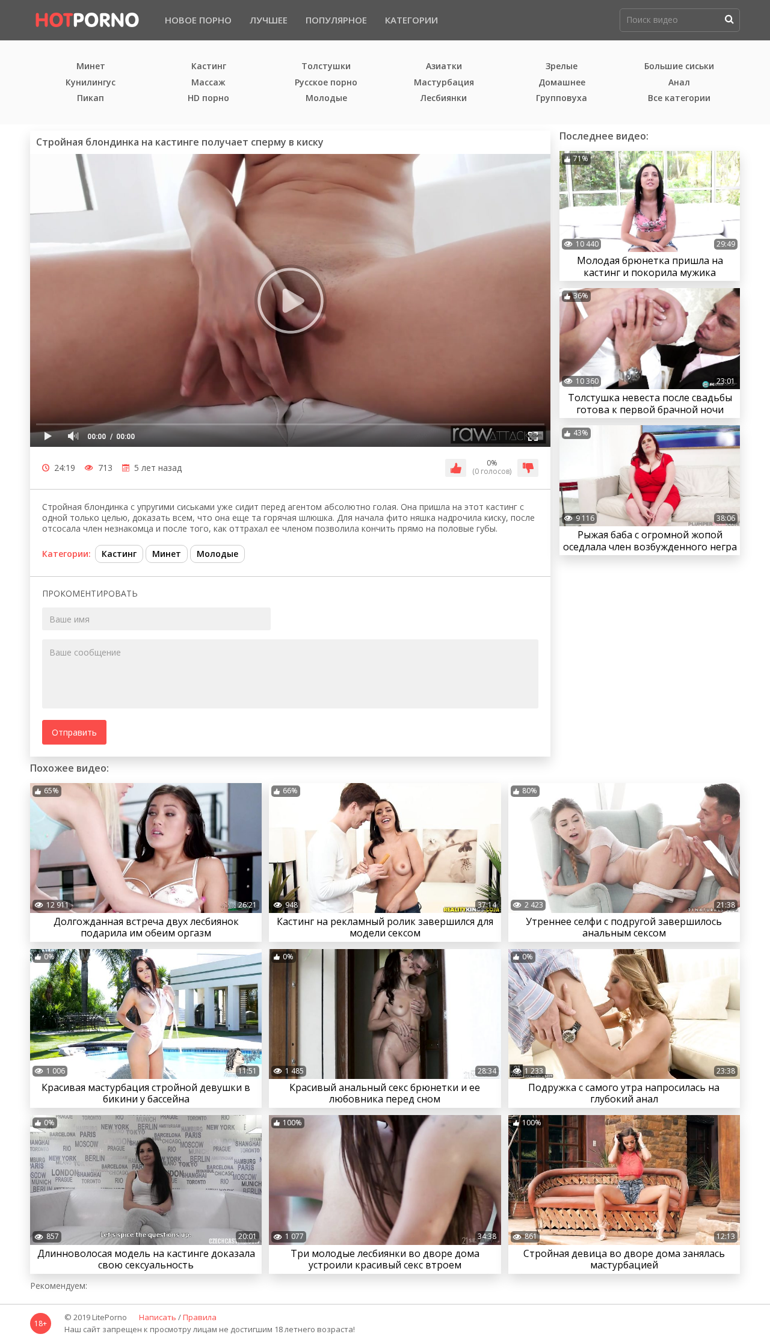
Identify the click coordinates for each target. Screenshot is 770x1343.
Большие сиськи (679, 66)
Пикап (90, 98)
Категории (411, 20)
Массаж (208, 83)
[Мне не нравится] (527, 468)
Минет (90, 66)
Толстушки (326, 66)
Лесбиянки (443, 98)
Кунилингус (91, 83)
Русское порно (326, 83)
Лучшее (269, 20)
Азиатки (444, 66)
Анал (679, 83)
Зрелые (562, 66)
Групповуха (561, 98)
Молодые (326, 98)
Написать (157, 1318)
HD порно (208, 98)
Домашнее (561, 83)
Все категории (679, 98)
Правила (200, 1318)
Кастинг (208, 66)
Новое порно (198, 20)
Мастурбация (444, 83)
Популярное (336, 20)
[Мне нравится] (455, 468)
